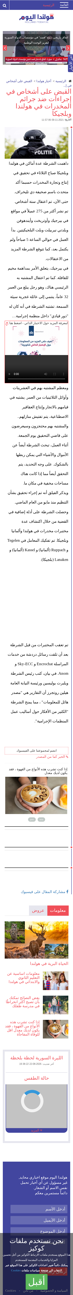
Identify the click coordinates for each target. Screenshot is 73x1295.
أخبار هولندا (43, 81)
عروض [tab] (38, 910)
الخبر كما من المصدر (51, 757)
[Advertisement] (36, 602)
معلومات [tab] (58, 910)
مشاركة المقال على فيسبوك (43, 892)
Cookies (16, 1270)
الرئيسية (60, 81)
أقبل (36, 1282)
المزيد (35, 1130)
